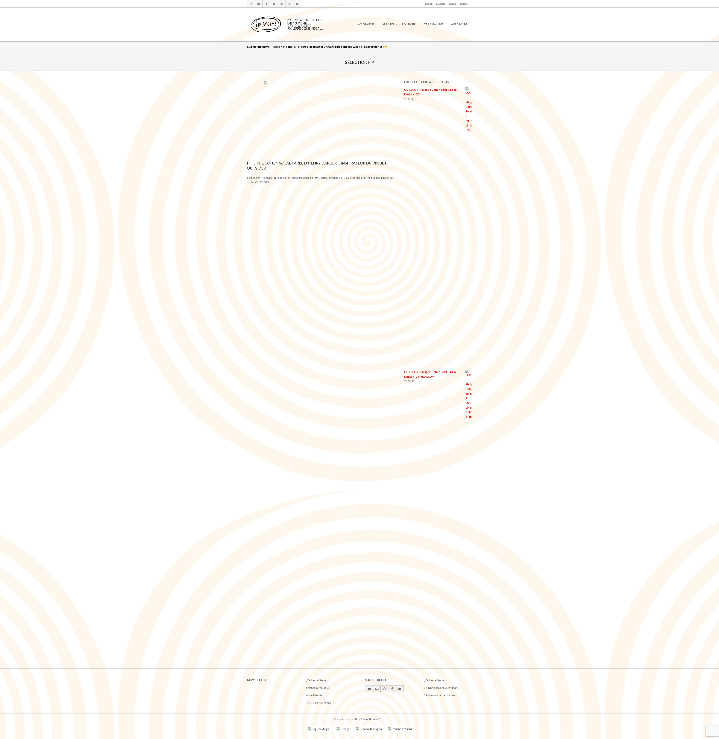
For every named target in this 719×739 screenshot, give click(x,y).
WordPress (378, 719)
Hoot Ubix (355, 719)
